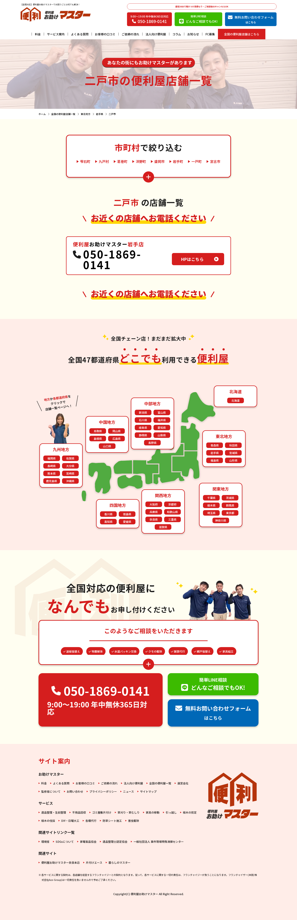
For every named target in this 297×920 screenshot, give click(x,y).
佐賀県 (70, 458)
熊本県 (51, 473)
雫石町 (85, 161)
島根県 (98, 438)
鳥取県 (98, 431)
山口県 (107, 446)
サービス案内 (56, 34)
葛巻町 (122, 161)
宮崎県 (70, 473)
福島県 (215, 460)
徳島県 (127, 514)
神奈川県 (220, 520)
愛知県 (162, 428)
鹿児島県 (51, 481)
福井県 (162, 420)
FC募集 (210, 34)
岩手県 (215, 453)
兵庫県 (154, 512)
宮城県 (233, 453)
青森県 (215, 445)
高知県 (108, 522)
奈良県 (154, 519)
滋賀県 (163, 527)
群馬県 (230, 505)
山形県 (233, 460)
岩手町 (178, 161)
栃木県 (211, 505)
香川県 (108, 514)
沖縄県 (70, 481)
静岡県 (143, 435)
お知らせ (193, 34)
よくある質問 (80, 34)
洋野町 (141, 161)
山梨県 (162, 435)
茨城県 (230, 498)
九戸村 (104, 161)
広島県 (116, 438)
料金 (38, 34)
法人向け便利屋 (156, 34)
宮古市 (215, 161)
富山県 (162, 412)
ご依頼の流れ (130, 34)
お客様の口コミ (105, 34)
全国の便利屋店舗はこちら (241, 34)
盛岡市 (159, 161)
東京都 (230, 513)
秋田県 (233, 445)
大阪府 (154, 504)
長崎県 (51, 466)
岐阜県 (143, 428)
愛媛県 (127, 522)
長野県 (152, 443)
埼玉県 (211, 513)
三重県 (172, 519)
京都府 (172, 504)
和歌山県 (172, 512)
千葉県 (211, 498)
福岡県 (51, 458)
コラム (176, 34)
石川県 (143, 420)
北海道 (235, 400)
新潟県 (143, 412)
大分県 (70, 466)
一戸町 (196, 161)
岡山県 (116, 431)
